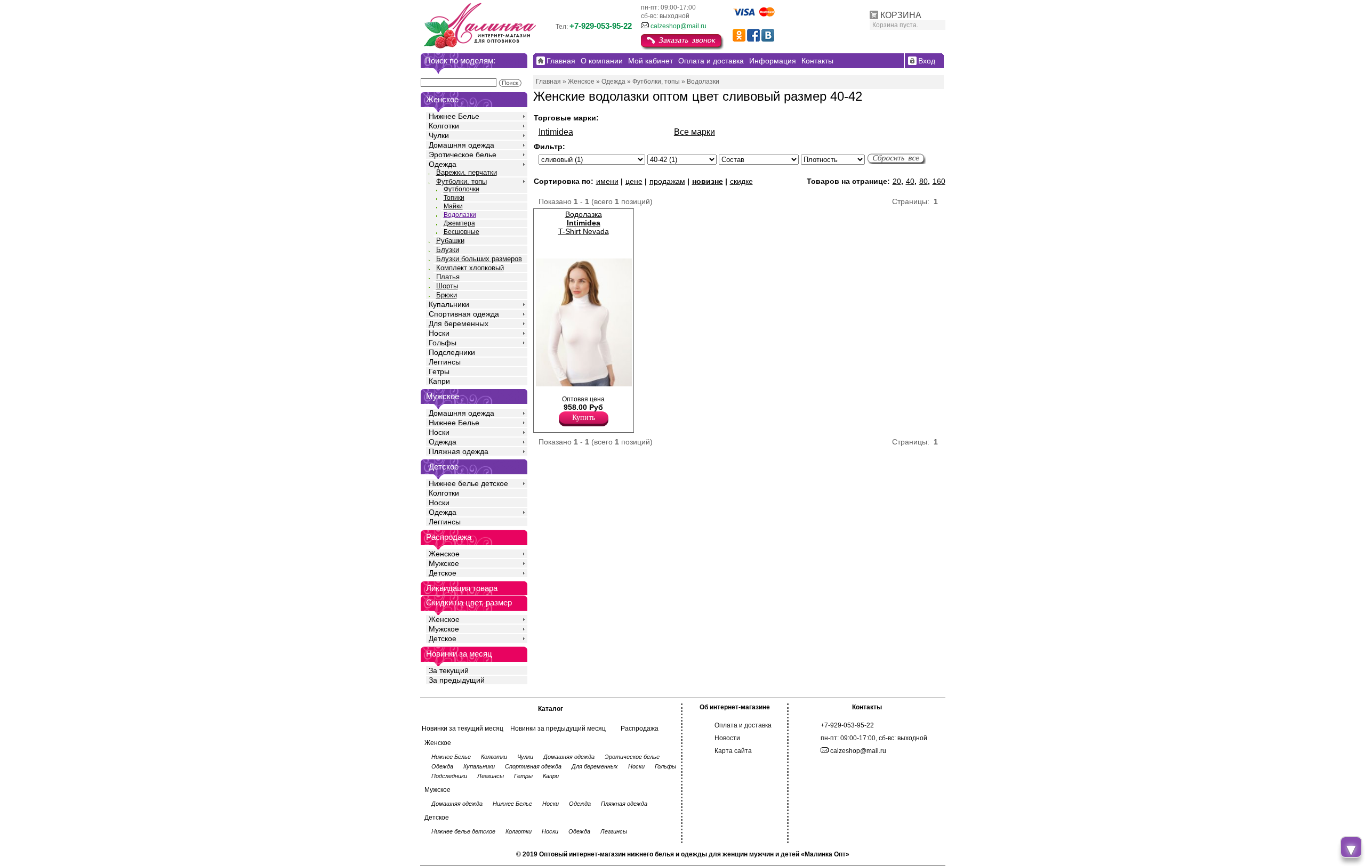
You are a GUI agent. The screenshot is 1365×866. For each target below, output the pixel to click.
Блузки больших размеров (479, 259)
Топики (454, 197)
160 (939, 181)
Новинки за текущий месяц (462, 728)
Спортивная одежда (464, 314)
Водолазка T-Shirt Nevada (583, 223)
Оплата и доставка (743, 725)
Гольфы (442, 342)
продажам (667, 181)
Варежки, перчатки (466, 172)
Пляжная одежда (458, 451)
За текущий (449, 670)
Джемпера (459, 223)
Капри (439, 381)
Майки (453, 206)
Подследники (452, 352)
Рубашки (450, 241)
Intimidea (556, 131)
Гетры (439, 371)
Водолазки (460, 214)
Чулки (439, 135)
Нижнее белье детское (468, 483)
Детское (444, 466)
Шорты (447, 286)
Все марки (694, 131)
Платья (448, 277)
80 (923, 181)
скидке (741, 181)
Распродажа (640, 728)
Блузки (447, 250)
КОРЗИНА (900, 15)
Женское (444, 553)
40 (910, 181)
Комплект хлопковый (470, 268)
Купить (583, 418)
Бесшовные (461, 232)
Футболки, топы (461, 181)
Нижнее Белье (454, 116)
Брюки (446, 295)
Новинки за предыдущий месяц (558, 728)
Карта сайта (733, 751)
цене (634, 181)
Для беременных (458, 323)
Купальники (449, 304)
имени (607, 181)
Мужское (444, 563)
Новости (727, 738)
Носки (439, 333)
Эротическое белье (462, 154)
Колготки (444, 126)
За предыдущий (457, 680)
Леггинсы (445, 362)
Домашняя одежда (461, 145)
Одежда (442, 164)
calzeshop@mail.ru (678, 26)
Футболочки (461, 189)
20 (897, 181)
